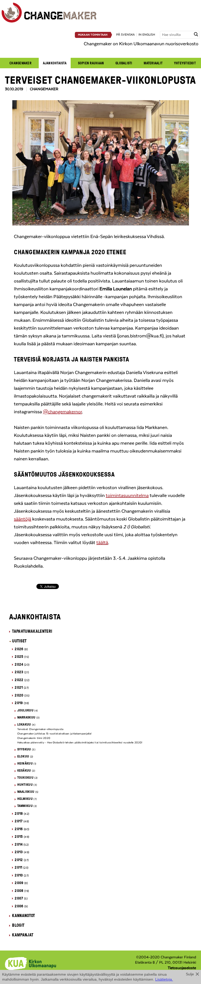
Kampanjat (22, 935)
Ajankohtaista (54, 63)
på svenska (125, 34)
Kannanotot (23, 915)
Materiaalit (153, 63)
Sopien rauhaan (91, 63)
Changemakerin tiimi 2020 (34, 738)
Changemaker (20, 63)
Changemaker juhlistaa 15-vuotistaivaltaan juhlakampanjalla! (54, 733)
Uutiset (19, 641)
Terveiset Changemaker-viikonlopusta (40, 729)
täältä (102, 542)
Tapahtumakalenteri (32, 631)
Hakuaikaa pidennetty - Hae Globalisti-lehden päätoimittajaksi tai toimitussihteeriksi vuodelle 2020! (79, 742)
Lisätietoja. (164, 979)
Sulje (190, 974)
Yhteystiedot (185, 63)
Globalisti (123, 63)
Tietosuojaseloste (182, 968)
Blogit (18, 925)
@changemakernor (62, 412)
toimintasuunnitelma (127, 495)
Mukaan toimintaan (93, 34)
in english (146, 34)
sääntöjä (22, 519)
